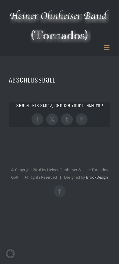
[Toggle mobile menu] (107, 47)
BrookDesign (97, 177)
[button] (10, 253)
